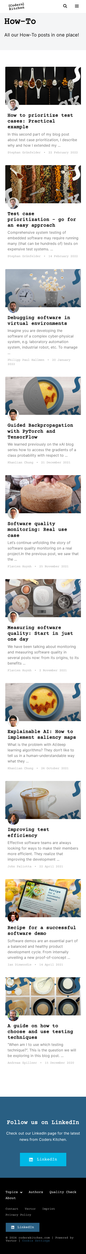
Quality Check (63, 1192)
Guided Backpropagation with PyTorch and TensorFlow (40, 431)
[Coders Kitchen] (16, 6)
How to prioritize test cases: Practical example (40, 121)
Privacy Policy (18, 1215)
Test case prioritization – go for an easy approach (42, 219)
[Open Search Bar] (65, 6)
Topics (12, 1192)
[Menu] (75, 6)
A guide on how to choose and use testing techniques (40, 1031)
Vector (30, 1209)
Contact (12, 1209)
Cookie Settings (36, 1240)
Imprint (48, 1209)
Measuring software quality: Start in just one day (40, 633)
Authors (36, 1192)
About (11, 1198)
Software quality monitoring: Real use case (37, 529)
